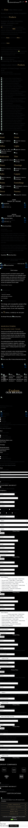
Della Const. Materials (7, 590)
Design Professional (6, 437)
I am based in (3, 546)
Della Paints (22, 585)
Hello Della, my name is (5, 560)
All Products (4, 578)
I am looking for (3, 575)
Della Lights (19, 580)
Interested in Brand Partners (6, 478)
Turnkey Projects (15, 509)
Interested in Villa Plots (5, 473)
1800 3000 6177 (12, 485)
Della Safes (15, 583)
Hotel (15, 512)
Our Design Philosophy (6, 316)
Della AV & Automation (15, 588)
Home (3, 512)
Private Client (4, 435)
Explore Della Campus (6, 285)
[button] (25, 205)
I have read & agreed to (10, 531)
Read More (4, 255)
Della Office (12, 580)
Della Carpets (14, 585)
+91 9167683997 (4, 485)
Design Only (5, 509)
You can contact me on (5, 538)
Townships (3, 421)
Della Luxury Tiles (19, 582)
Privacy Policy (16, 531)
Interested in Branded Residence (8, 476)
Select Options (4, 577)
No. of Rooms (3, 522)
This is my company (5, 549)
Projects (3, 419)
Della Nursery (5, 588)
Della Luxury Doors (6, 583)
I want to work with (4, 527)
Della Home (21, 578)
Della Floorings (5, 585)
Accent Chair (5, 580)
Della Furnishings (6, 587)
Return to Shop (13, 825)
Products (3, 418)
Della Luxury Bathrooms (8, 582)
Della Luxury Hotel (12, 578)
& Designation (3, 553)
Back (1, 431)
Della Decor (15, 587)
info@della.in (3, 490)
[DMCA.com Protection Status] (14, 819)
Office (9, 512)
